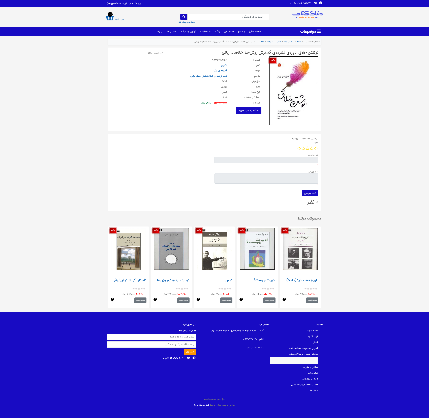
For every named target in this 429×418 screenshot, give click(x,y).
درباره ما (159, 31)
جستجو (241, 31)
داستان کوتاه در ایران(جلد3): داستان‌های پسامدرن (110, 280)
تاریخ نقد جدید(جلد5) (302, 280)
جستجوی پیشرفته (187, 22)
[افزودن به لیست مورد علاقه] (112, 300)
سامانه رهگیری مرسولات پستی (303, 354)
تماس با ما (172, 31)
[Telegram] (320, 3)
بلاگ (217, 31)
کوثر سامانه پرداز (201, 405)
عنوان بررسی (312, 155)
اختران (224, 65)
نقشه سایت (312, 330)
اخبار (316, 342)
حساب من (229, 31)
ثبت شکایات (205, 31)
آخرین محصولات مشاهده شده (303, 348)
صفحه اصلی (255, 31)
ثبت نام (190, 352)
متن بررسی (313, 171)
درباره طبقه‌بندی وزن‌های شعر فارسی (164, 280)
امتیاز (316, 142)
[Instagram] (315, 3)
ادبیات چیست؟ (264, 280)
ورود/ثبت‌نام (135, 3)
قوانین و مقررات (188, 31)
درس (228, 280)
